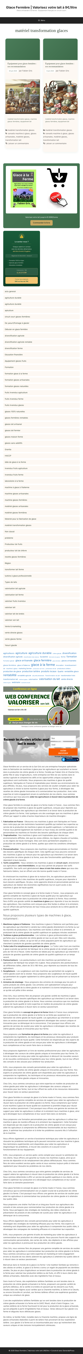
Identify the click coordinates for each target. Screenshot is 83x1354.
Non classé (9, 531)
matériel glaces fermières (16, 513)
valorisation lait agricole (15, 588)
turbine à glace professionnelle (18, 576)
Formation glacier (8, 661)
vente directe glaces (13, 633)
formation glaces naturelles (16, 386)
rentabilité (9, 675)
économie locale (25, 682)
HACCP (8, 456)
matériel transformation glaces (21, 130)
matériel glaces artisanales (16, 506)
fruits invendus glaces (14, 405)
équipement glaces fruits (15, 361)
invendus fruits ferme (14, 475)
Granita (8, 449)
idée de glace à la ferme (15, 462)
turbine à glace (23, 679)
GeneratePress (68, 1351)
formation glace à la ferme (16, 374)
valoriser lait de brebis (14, 614)
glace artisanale (24, 660)
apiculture (9, 310)
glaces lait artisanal (13, 424)
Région (8, 563)
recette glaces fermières (15, 557)
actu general (10, 291)
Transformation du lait (52, 675)
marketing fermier (25, 668)
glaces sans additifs (13, 443)
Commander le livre (41, 223)
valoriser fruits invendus (15, 601)
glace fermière (42, 660)
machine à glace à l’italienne (17, 487)
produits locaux (49, 671)
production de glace (12, 671)
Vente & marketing (13, 626)
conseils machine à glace (19, 133)
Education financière (14, 355)
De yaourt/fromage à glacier (17, 323)
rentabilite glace (71, 671)
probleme (9, 538)
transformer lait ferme (14, 569)
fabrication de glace (54, 657)
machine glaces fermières (16, 500)
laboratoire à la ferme (14, 481)
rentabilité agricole (24, 676)
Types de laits (11, 582)
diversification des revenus (31, 657)
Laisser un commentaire (18, 143)
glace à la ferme (43, 665)
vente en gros (7, 682)
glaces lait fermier (12, 430)
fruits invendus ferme (14, 399)
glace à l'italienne (23, 665)
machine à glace (12, 668)
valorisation (33, 679)
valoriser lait (10, 607)
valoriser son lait (12, 620)
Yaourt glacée (11, 645)
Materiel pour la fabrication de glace (20, 519)
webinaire (16, 682)
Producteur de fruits (13, 544)
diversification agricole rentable (18, 342)
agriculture (21, 653)
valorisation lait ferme (14, 595)
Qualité (60, 671)
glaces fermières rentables (16, 418)
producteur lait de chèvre (16, 550)
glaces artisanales (68, 661)
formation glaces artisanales (17, 380)
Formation (9, 367)
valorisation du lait (49, 679)
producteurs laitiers (64, 668)
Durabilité (44, 657)
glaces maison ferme (14, 437)
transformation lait (13, 140)
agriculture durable (13, 298)
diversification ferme (14, 348)
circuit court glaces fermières (17, 317)
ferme (63, 657)
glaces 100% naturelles (15, 411)
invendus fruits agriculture (16, 468)
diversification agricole (14, 336)
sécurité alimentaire (38, 675)
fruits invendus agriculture (16, 392)
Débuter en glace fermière (16, 329)
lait (4, 668)
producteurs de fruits (39, 668)
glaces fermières (9, 665)
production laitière (31, 671)
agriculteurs (8, 653)
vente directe (67, 679)
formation (72, 656)
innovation (60, 665)
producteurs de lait (51, 668)
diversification (69, 653)
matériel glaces (22, 137)
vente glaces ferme (13, 639)
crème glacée (57, 653)
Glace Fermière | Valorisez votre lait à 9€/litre (41, 7)
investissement (70, 665)
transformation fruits (68, 675)
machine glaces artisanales (17, 494)
